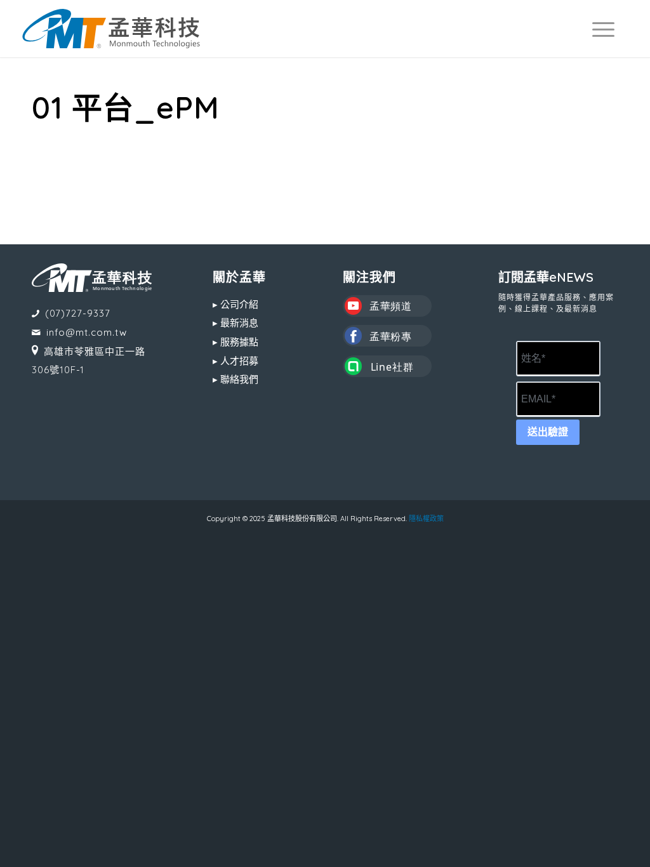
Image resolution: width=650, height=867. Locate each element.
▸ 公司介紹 (235, 304)
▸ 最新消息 (235, 323)
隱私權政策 (426, 518)
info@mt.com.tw (86, 332)
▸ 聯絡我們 (235, 379)
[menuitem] (597, 28)
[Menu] (597, 28)
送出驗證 (547, 432)
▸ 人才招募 (235, 361)
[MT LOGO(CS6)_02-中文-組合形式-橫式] (111, 28)
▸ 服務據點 (235, 342)
